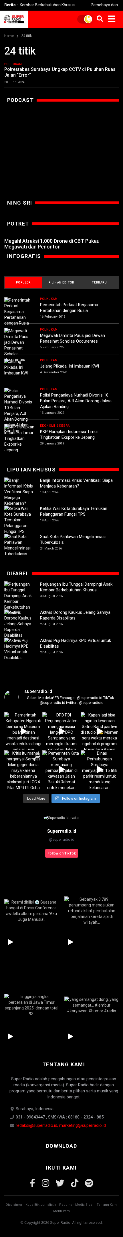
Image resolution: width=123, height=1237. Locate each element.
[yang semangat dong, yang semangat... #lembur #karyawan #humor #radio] (91, 1005)
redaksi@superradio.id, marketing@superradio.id (61, 1125)
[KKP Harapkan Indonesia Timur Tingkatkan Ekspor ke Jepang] (19, 438)
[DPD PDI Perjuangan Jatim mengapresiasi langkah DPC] (61, 731)
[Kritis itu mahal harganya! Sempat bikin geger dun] (23, 769)
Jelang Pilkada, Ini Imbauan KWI (69, 366)
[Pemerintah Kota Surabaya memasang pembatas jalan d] (61, 769)
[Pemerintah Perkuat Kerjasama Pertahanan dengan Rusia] (19, 311)
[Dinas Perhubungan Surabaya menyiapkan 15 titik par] (100, 769)
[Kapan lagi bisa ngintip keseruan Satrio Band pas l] (100, 731)
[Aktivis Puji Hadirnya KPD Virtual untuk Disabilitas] (19, 649)
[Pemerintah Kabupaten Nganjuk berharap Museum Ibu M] (23, 731)
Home (9, 36)
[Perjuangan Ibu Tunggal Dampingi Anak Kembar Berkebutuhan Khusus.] (19, 598)
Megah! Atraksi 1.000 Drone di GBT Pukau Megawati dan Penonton (52, 244)
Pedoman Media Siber (76, 1205)
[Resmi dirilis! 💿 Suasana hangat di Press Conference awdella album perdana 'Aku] (31, 910)
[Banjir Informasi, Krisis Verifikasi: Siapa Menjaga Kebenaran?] (19, 491)
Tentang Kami (107, 1205)
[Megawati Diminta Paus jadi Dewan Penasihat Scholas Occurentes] (19, 345)
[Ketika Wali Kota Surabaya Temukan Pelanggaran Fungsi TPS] (19, 520)
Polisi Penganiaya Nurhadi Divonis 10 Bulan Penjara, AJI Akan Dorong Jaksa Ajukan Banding (76, 401)
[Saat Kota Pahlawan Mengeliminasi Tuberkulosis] (19, 545)
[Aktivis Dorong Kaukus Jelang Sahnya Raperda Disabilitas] (19, 623)
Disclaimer (14, 1205)
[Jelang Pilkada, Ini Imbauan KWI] (19, 367)
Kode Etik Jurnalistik (40, 1205)
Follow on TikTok (61, 853)
